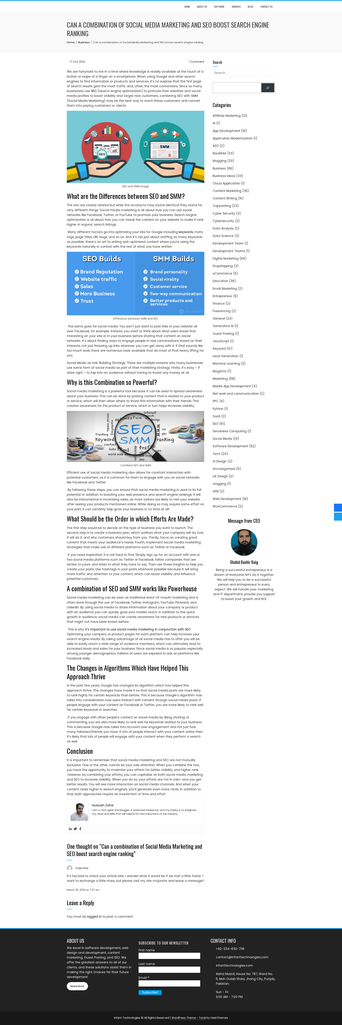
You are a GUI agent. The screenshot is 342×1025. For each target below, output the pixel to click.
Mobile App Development (232, 386)
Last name (147, 964)
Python (218, 409)
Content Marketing (227, 191)
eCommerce (222, 273)
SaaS (217, 416)
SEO (94, 91)
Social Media (222, 439)
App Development (226, 131)
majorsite (81, 868)
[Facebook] (80, 829)
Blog (250, 6)
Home (187, 6)
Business (219, 168)
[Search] (267, 87)
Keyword (219, 348)
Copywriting (222, 206)
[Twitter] (75, 829)
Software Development (230, 446)
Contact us (266, 6)
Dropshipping (223, 266)
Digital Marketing (226, 258)
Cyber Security (224, 213)
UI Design (220, 461)
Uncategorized (224, 469)
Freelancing (222, 311)
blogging (219, 161)
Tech (216, 454)
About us (202, 6)
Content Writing (225, 198)
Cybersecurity (223, 221)
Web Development (227, 499)
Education (220, 281)
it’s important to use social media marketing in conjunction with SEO (138, 629)
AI (214, 123)
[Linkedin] (70, 829)
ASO (216, 146)
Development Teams (229, 251)
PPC (216, 401)
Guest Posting (223, 334)
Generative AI (223, 326)
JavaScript (221, 341)
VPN (216, 491)
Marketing (220, 379)
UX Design (220, 476)
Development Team (228, 243)
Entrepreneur (222, 296)
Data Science (223, 236)
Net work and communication (236, 394)
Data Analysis (223, 228)
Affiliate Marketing (227, 116)
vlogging (219, 484)
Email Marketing (225, 288)
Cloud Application (226, 183)
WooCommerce (225, 506)
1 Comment (196, 62)
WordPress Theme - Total (189, 1018)
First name (147, 950)
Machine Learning (226, 363)
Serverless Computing (230, 431)
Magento (220, 371)
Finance (219, 303)
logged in (94, 916)
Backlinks (219, 153)
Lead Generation (226, 356)
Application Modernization (233, 138)
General (219, 318)
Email (144, 978)
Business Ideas (224, 176)
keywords (186, 232)
